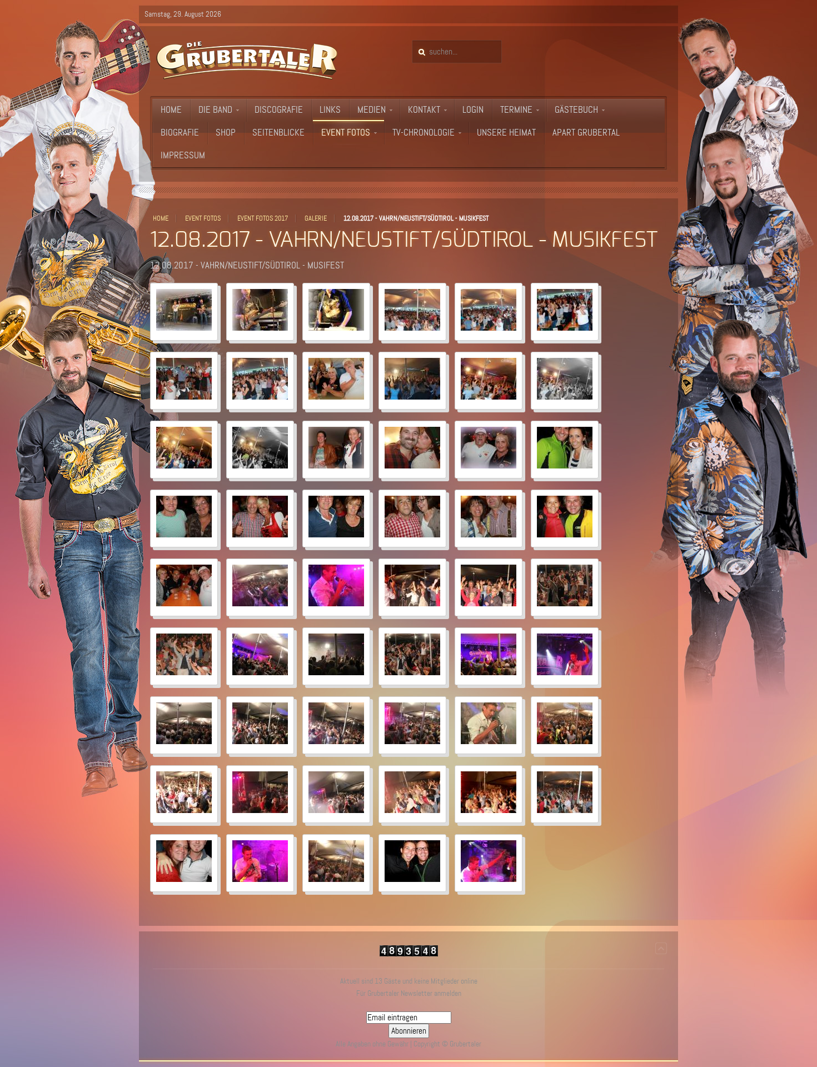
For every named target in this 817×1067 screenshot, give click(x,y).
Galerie (316, 218)
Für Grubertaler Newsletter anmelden (408, 993)
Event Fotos (203, 218)
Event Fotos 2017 (262, 218)
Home (160, 218)
